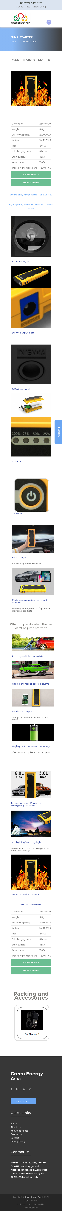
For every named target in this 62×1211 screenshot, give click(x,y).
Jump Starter (29, 42)
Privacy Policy (18, 1141)
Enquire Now (23, 1101)
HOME (14, 42)
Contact (15, 1138)
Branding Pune (31, 1208)
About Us (15, 1127)
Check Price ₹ (25, 6)
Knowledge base (19, 1130)
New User (39, 6)
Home (14, 1123)
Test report (16, 1134)
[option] (31, 498)
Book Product (31, 182)
